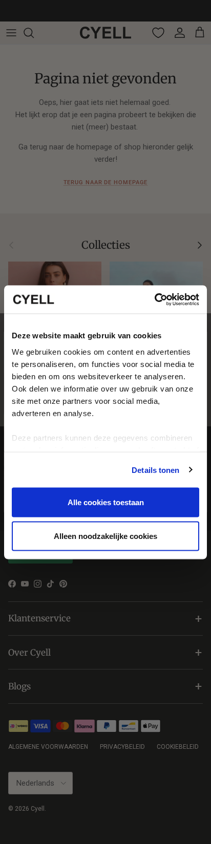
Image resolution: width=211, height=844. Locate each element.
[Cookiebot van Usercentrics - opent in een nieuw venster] (154, 299)
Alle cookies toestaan (106, 502)
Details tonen (155, 469)
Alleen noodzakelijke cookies (105, 535)
